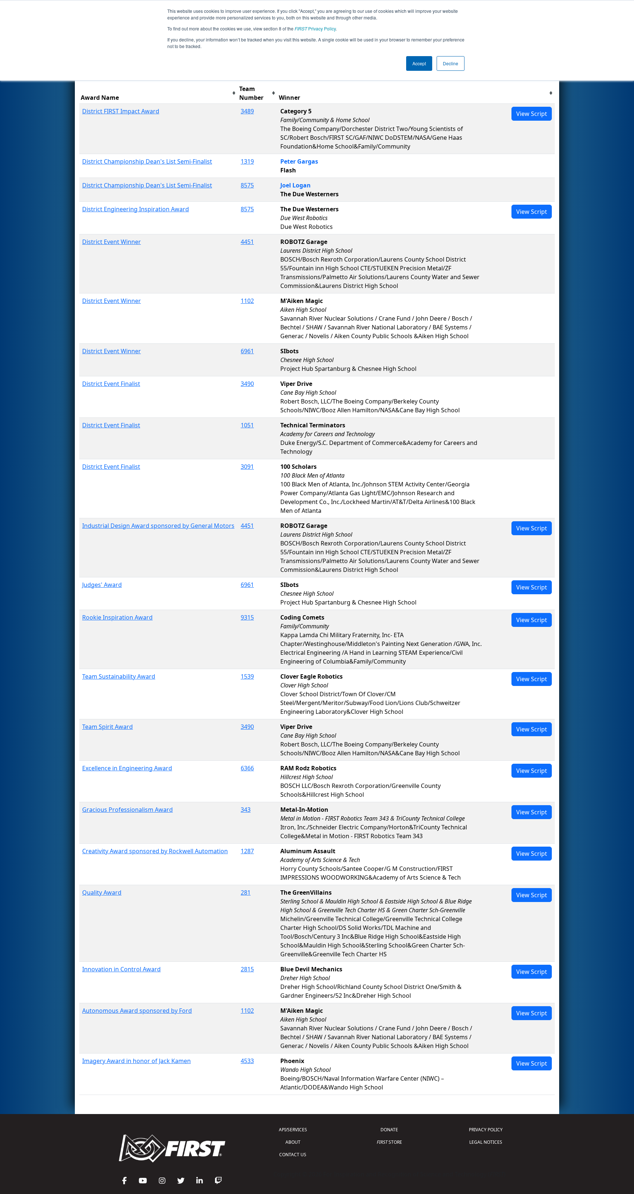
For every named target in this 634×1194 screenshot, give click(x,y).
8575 (247, 185)
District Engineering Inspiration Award (135, 209)
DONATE (389, 1130)
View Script (531, 114)
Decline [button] (450, 63)
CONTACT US (292, 1154)
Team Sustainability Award (118, 676)
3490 (247, 384)
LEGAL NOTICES (485, 1142)
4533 (247, 1061)
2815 (247, 969)
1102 (247, 301)
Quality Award (101, 892)
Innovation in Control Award (121, 969)
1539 (247, 676)
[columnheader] (158, 93)
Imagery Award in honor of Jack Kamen (136, 1061)
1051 (247, 425)
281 (246, 892)
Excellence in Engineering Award (127, 768)
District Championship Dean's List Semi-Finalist (147, 161)
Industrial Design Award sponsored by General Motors (158, 526)
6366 (247, 768)
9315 (247, 617)
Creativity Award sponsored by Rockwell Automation (155, 851)
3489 (247, 111)
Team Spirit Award (107, 727)
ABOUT (292, 1142)
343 (246, 810)
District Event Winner (111, 242)
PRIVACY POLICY (486, 1130)
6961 (247, 351)
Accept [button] (419, 63)
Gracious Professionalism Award (127, 810)
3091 (247, 467)
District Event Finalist (111, 384)
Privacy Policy (315, 28)
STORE (389, 1142)
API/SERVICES (293, 1130)
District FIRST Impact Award (120, 111)
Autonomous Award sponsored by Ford (137, 1011)
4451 (247, 242)
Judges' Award (102, 585)
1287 (247, 851)
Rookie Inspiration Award (117, 617)
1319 (247, 161)
